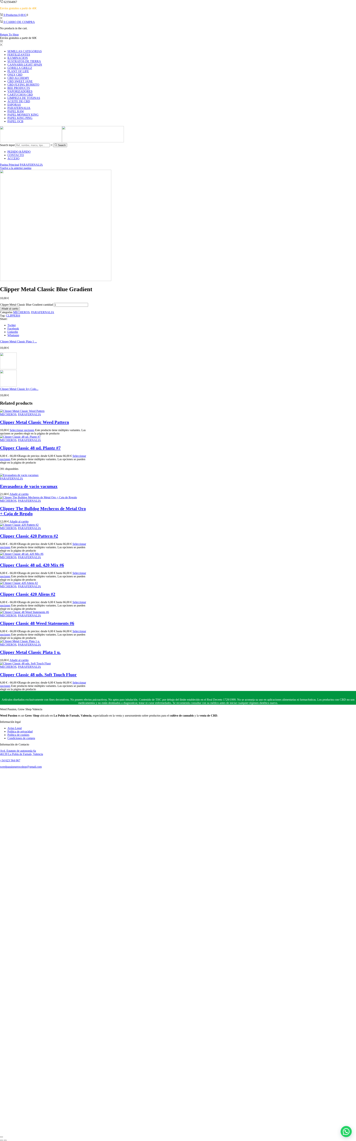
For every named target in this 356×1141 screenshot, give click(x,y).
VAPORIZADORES (19, 91)
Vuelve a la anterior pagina (15, 168)
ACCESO (13, 158)
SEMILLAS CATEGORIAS (24, 51)
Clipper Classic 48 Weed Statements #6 (37, 623)
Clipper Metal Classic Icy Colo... (19, 389)
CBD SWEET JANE (20, 81)
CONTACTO (15, 155)
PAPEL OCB (15, 121)
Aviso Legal (14, 728)
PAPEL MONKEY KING (23, 114)
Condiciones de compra (21, 738)
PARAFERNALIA (18, 108)
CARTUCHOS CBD (20, 94)
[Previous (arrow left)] (1, 1140)
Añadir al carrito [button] (19, 494)
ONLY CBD (14, 74)
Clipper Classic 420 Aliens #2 (27, 594)
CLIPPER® (13, 315)
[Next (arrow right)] (5, 1140)
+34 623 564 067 (10, 760)
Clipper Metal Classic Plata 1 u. (30, 652)
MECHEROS (21, 312)
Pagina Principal (9, 164)
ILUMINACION (17, 57)
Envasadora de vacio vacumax (28, 486)
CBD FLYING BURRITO (23, 84)
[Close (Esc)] (1, 1136)
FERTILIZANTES (18, 54)
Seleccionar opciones (22, 430)
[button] (346, 1131)
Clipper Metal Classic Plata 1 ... (18, 341)
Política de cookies (18, 734)
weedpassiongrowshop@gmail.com (21, 766)
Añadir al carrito (9, 308)
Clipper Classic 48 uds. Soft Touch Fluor (38, 674)
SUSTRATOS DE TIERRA (24, 61)
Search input (7, 145)
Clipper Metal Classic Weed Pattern (34, 422)
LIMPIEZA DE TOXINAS (23, 98)
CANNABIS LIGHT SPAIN (24, 64)
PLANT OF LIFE (18, 71)
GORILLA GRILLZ (19, 68)
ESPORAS (14, 104)
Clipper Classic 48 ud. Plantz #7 (30, 448)
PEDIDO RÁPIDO (19, 151)
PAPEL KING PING (19, 118)
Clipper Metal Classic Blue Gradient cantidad (26, 304)
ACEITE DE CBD (18, 101)
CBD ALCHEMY (18, 78)
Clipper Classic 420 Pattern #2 (29, 536)
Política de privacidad (20, 731)
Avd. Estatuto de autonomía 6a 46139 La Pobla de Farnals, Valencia (21, 752)
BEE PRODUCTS (18, 88)
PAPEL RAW (15, 111)
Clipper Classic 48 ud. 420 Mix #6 (32, 565)
